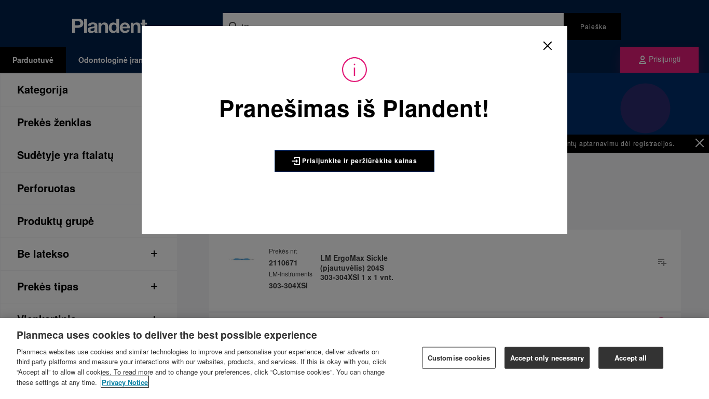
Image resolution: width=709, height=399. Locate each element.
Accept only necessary (547, 358)
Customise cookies (459, 358)
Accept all (631, 358)
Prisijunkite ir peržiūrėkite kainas (358, 160)
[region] (354, 358)
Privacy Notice (125, 382)
